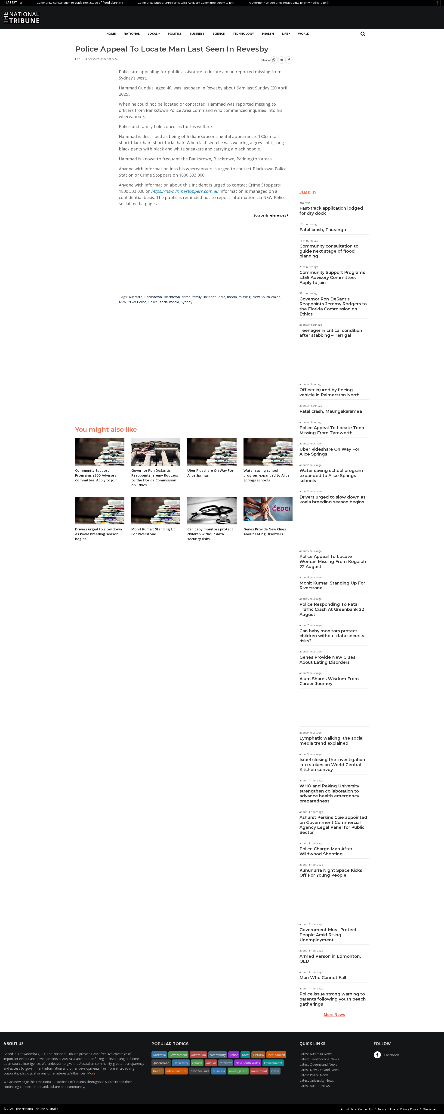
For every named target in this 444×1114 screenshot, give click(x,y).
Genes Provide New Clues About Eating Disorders (327, 660)
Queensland (161, 1063)
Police (153, 302)
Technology (243, 33)
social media (169, 302)
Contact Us (365, 1109)
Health (268, 33)
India (221, 296)
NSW (122, 302)
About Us (347, 1109)
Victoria (258, 1055)
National (132, 33)
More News (334, 1014)
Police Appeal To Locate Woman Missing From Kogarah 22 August (332, 561)
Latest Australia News (315, 1054)
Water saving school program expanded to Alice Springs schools (331, 475)
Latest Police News (313, 1075)
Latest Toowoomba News (319, 1059)
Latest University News (316, 1080)
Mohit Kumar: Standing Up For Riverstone (332, 586)
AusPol (211, 1063)
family (197, 296)
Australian (198, 1055)
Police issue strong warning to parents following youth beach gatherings (332, 999)
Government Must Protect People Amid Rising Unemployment (328, 934)
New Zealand (199, 1071)
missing (245, 296)
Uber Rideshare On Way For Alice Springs (329, 452)
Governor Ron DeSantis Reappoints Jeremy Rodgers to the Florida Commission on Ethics (289, 2)
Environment (273, 1063)
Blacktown (172, 296)
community (218, 1055)
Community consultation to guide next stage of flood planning (58, 2)
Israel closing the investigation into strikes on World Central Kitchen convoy (332, 764)
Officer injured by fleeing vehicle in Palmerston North (329, 392)
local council (276, 1055)
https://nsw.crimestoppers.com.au (184, 191)
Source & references (270, 215)
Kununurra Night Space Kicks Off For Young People (330, 873)
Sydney (186, 302)
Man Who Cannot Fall (322, 977)
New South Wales (267, 296)
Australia (135, 296)
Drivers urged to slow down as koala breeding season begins (332, 500)
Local (152, 33)
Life (285, 33)
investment (259, 1071)
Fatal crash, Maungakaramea (330, 411)
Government (178, 1055)
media (232, 296)
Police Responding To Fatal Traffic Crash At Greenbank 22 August (331, 609)
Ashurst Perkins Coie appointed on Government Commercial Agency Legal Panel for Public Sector (333, 825)
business (219, 1071)
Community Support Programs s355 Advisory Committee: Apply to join (164, 2)
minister (226, 1063)
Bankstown (153, 296)
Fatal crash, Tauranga (322, 229)
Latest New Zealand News (319, 1070)
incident (210, 296)
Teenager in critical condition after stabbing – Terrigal (330, 333)
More (91, 1073)
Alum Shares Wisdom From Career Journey (329, 681)
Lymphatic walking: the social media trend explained (331, 741)
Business (197, 33)
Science (219, 33)
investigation (238, 1071)
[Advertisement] (356, 16)
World (303, 33)
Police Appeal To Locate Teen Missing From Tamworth (331, 430)
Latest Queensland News (318, 1064)
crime (186, 296)
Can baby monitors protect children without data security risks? (331, 635)
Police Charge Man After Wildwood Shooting (325, 851)
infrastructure (176, 1071)
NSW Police (137, 302)
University (180, 1063)
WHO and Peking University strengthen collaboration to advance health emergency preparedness (329, 793)
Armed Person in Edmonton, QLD (330, 959)
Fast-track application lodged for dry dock (331, 211)
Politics (175, 33)
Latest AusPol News (314, 1085)
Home (111, 33)
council (197, 1063)
